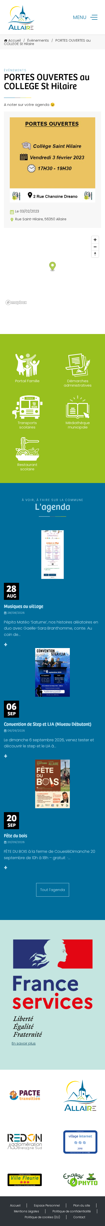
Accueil (14, 40)
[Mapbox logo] (16, 302)
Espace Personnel (47, 1205)
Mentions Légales (26, 1211)
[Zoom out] (95, 246)
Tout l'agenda (52, 889)
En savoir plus (24, 1043)
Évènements (38, 40)
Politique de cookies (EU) (42, 1217)
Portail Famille (27, 380)
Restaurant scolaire (27, 467)
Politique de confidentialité (71, 1211)
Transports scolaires (27, 425)
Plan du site (81, 1205)
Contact (79, 1217)
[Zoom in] (95, 239)
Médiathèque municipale (78, 425)
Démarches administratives (78, 383)
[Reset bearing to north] (95, 253)
